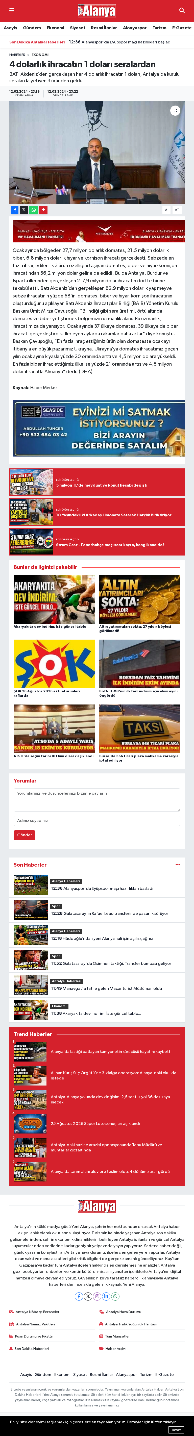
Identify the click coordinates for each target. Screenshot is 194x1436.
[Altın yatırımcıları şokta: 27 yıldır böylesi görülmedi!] (140, 599)
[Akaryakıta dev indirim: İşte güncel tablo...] (54, 599)
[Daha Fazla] (43, 210)
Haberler (17, 55)
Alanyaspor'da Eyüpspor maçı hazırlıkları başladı (120, 42)
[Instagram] (97, 1296)
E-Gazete (182, 28)
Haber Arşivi (116, 1349)
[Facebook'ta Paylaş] (14, 210)
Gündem (32, 28)
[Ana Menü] (11, 11)
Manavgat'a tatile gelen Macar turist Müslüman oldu (106, 988)
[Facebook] (79, 1296)
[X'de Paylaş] (24, 210)
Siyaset (77, 28)
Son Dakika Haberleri (32, 1349)
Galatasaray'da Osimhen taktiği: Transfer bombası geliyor (111, 963)
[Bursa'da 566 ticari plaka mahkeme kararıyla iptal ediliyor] (140, 728)
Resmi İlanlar (104, 28)
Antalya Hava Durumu (123, 1312)
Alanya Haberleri (66, 881)
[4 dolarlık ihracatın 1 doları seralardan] (97, 152)
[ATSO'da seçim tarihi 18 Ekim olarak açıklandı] (54, 728)
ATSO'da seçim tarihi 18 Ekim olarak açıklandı (53, 756)
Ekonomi (55, 28)
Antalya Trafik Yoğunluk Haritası (131, 1324)
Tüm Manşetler (117, 1336)
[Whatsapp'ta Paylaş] (33, 210)
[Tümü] (178, 865)
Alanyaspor (135, 28)
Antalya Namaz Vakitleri (35, 1324)
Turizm (159, 28)
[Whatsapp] (115, 1296)
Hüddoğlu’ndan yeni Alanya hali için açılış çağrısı (102, 938)
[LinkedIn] (106, 1296)
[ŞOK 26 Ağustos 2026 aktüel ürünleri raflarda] (54, 664)
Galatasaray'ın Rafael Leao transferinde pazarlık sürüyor (109, 913)
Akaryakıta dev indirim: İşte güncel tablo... (51, 626)
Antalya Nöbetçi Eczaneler (37, 1312)
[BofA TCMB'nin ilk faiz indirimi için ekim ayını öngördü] (140, 664)
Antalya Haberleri (66, 981)
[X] (88, 1296)
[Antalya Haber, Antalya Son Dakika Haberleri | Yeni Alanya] (97, 11)
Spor (56, 906)
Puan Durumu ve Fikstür (34, 1336)
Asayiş (10, 28)
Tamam (176, 1429)
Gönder (24, 835)
